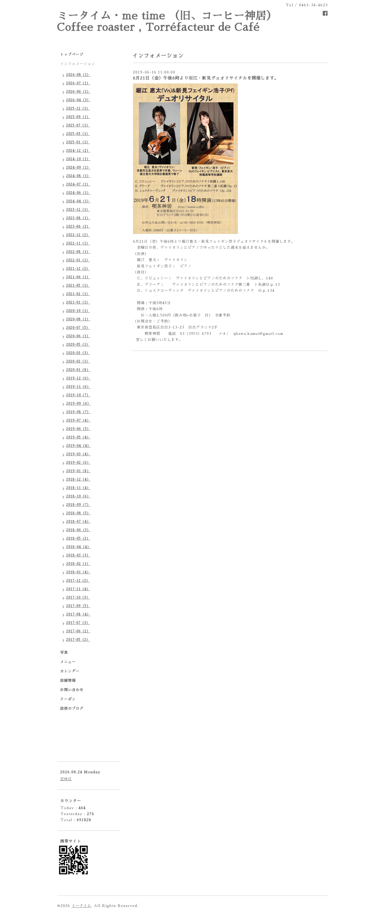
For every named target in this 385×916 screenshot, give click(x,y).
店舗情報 (68, 680)
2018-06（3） (78, 530)
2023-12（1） (78, 209)
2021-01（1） (78, 302)
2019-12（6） (78, 378)
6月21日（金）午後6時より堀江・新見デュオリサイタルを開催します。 (206, 78)
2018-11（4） (78, 488)
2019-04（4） (78, 445)
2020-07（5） (78, 327)
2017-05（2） (78, 639)
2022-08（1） (78, 252)
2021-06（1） (78, 277)
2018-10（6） (78, 496)
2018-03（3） (78, 555)
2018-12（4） (78, 479)
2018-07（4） (78, 521)
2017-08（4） (78, 614)
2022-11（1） (78, 243)
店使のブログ (72, 708)
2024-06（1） (78, 193)
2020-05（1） (78, 344)
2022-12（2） (78, 235)
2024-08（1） (78, 176)
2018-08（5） (78, 513)
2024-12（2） (78, 150)
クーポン (68, 699)
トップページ (72, 54)
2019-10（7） (78, 395)
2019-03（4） (78, 454)
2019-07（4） (78, 420)
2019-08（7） (78, 412)
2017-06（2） (78, 631)
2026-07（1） (78, 83)
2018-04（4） (78, 547)
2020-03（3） (78, 353)
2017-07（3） (78, 623)
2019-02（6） (78, 462)
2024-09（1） (78, 167)
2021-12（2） (78, 268)
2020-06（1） (78, 336)
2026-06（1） (78, 91)
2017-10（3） (78, 597)
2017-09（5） (78, 606)
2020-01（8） (78, 370)
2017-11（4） (78, 589)
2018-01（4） (78, 572)
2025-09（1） (78, 117)
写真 (64, 652)
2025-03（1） (78, 134)
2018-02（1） (78, 563)
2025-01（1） (78, 142)
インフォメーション (77, 64)
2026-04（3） (78, 100)
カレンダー (70, 671)
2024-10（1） (78, 159)
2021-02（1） (78, 294)
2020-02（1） (78, 361)
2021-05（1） (78, 285)
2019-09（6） (78, 403)
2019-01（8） (78, 471)
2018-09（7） (78, 504)
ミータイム (81, 906)
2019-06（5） (78, 429)
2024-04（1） (78, 201)
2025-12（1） (78, 108)
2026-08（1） (78, 74)
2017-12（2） (78, 580)
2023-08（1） (78, 218)
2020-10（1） (78, 311)
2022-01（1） (78, 260)
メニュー (68, 662)
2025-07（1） (78, 125)
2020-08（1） (78, 319)
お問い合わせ (72, 690)
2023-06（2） (78, 226)
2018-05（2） (78, 538)
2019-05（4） (78, 437)
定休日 (66, 779)
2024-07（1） (78, 184)
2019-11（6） (78, 386)
